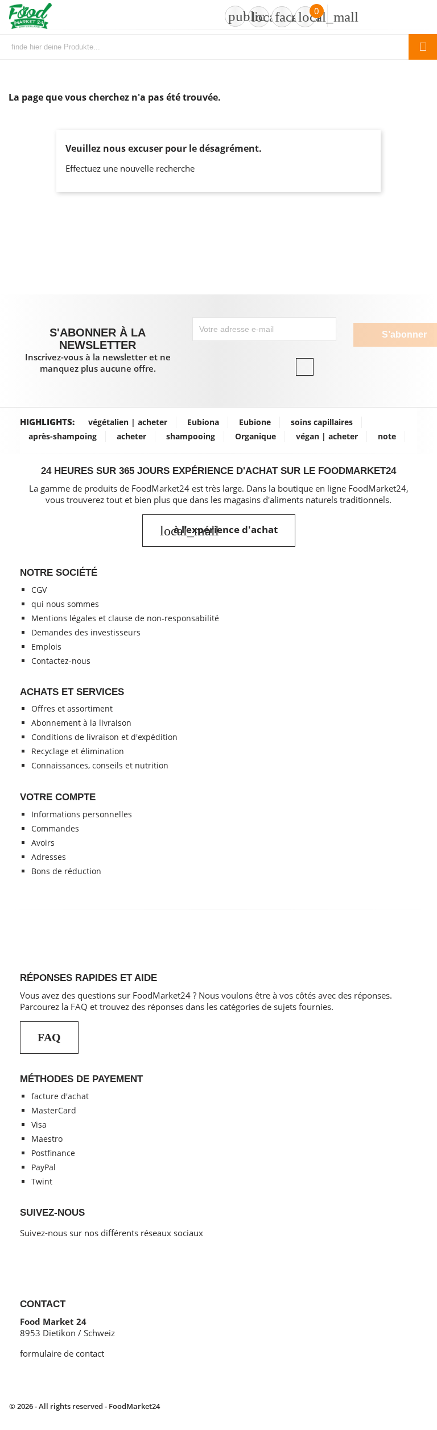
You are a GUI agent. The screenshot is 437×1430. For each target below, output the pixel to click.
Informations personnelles (81, 814)
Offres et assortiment (72, 708)
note (387, 436)
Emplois (46, 646)
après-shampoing (62, 436)
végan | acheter (327, 436)
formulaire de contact (62, 1353)
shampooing (190, 436)
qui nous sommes (65, 603)
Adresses (48, 856)
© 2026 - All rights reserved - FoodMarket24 (84, 1406)
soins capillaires (322, 422)
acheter (131, 436)
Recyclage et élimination (77, 751)
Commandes (55, 828)
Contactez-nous (60, 660)
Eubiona (203, 422)
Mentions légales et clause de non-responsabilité (125, 618)
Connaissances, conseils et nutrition (99, 765)
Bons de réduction (66, 871)
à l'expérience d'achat (219, 530)
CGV (39, 589)
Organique (255, 436)
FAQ (49, 1037)
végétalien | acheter (127, 422)
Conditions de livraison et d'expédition (104, 736)
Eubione (255, 422)
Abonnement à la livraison (81, 722)
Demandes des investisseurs (86, 632)
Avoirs (43, 842)
